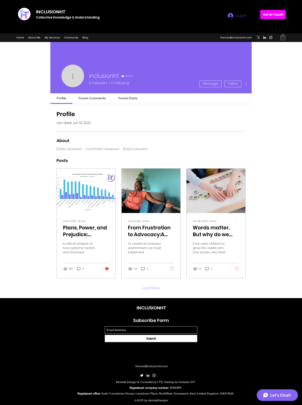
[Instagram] (271, 37)
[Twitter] (258, 37)
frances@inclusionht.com (236, 37)
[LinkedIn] (265, 37)
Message (210, 83)
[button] (282, 37)
